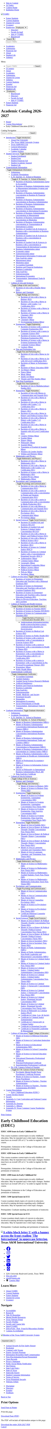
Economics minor (23, 251)
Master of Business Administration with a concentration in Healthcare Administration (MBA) (32, 756)
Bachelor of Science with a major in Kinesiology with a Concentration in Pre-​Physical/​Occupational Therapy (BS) (32, 662)
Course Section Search (15, 1095)
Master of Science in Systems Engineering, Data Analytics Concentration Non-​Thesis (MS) (33, 818)
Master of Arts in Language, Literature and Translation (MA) (33, 848)
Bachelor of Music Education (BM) (35, 368)
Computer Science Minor (30, 345)
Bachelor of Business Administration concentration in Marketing (30, 219)
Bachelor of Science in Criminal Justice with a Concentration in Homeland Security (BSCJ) (33, 554)
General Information (19, 147)
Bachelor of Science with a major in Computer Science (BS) (35, 332)
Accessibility (11, 1311)
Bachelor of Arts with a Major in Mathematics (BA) (33, 462)
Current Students (12, 20)
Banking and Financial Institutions (29, 267)
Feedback (9, 1393)
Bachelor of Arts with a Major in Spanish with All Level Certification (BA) (35, 431)
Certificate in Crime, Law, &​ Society (35, 1015)
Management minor (23, 260)
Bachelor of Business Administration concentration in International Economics (32, 210)
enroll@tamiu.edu (13, 1278)
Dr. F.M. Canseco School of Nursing (25, 1067)
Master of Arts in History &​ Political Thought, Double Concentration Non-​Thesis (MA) (35, 829)
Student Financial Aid (19, 161)
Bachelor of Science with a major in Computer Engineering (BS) (35, 328)
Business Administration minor (28, 249)
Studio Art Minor (27, 377)
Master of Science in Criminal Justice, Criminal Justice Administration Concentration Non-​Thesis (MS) (35, 978)
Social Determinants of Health (27, 704)
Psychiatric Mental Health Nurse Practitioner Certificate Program (28, 1073)
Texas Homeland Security (16, 1379)
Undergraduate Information (16, 167)
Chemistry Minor (27, 320)
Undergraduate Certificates (21, 672)
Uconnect (9, 25)
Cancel (3, 1427)
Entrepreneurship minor (25, 254)
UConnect (10, 68)
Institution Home (12, 10)
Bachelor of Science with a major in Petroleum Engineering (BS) (35, 337)
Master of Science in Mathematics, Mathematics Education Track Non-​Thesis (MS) (35, 881)
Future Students (12, 18)
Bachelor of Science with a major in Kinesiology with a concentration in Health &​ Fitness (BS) (32, 647)
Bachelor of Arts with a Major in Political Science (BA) (33, 539)
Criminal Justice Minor (30, 561)
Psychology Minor (28, 518)
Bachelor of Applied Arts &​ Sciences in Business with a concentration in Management (31, 238)
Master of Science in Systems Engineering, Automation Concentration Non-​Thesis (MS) (33, 804)
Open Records (11, 1359)
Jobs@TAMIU (12, 1326)
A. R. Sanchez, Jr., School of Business (26, 177)
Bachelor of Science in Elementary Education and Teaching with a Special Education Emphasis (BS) (31, 595)
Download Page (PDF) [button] (10, 1416)
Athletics (9, 57)
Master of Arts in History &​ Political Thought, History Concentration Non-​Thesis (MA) (35, 843)
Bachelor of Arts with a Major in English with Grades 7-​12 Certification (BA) (33, 404)
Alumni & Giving (13, 23)
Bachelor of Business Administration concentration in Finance (30, 205)
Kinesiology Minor (23, 667)
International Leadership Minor (33, 565)
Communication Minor (30, 515)
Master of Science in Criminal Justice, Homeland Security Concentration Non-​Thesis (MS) (33, 1006)
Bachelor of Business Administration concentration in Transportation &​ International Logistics (30, 224)
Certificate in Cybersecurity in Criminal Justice (32, 1023)
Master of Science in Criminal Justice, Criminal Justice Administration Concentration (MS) (35, 970)
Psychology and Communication (28, 481)
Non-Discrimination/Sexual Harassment (21, 1357)
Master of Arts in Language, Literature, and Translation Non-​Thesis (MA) (33, 854)
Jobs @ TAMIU (17, 34)
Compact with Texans (14, 1350)
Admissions (10, 48)
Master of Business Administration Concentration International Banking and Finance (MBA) (32, 726)
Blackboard (15, 37)
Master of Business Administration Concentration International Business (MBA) (30, 733)
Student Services (12, 154)
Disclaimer (10, 1386)
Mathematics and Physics (26, 456)
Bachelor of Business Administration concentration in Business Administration (32, 201)
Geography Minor (28, 563)
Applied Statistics (22, 679)
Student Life (11, 55)
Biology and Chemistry (25, 292)
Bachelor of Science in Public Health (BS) (32, 636)
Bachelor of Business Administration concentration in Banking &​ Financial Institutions (30, 195)
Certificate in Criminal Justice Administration (32, 1018)
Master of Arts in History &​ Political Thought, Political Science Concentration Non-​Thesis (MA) (35, 929)
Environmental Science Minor (32, 322)
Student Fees (16, 158)
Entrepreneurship (22, 274)
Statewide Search (12, 1373)
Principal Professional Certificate (28, 1063)
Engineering (20, 324)
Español (9, 84)
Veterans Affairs (12, 1382)
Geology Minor (27, 347)
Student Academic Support (21, 163)
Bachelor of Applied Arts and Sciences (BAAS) (32, 523)
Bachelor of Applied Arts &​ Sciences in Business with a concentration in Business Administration (32, 231)
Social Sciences (22, 520)
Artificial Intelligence (24, 683)
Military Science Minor (30, 567)
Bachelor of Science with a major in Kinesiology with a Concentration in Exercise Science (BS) (30, 640)
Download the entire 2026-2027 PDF (15, 1425)
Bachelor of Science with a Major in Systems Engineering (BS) (35, 341)
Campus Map (14, 1280)
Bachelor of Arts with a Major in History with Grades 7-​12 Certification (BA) (33, 420)
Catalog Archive (17, 151)
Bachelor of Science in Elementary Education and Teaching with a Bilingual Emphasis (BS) (32, 581)
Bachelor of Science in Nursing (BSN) (31, 609)
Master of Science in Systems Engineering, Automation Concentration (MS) (32, 797)
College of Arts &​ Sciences (21, 776)
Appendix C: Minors (14, 1106)
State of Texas (11, 1370)
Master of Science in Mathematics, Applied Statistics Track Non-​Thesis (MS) (35, 875)
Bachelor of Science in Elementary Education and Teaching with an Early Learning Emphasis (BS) (31, 588)
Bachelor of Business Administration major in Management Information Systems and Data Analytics (32, 188)
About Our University (19, 140)
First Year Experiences (24, 381)
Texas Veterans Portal (14, 1320)
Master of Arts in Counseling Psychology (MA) (32, 901)
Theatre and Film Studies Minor (33, 379)
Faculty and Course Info (15, 1324)
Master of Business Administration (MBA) (32, 722)
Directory (14, 30)
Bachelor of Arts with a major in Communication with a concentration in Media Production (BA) (35, 502)
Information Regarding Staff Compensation (23, 1355)
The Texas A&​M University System (25, 142)
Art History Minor (28, 370)
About (8, 53)
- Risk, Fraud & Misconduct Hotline (25, 1329)
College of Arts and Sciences (22, 283)
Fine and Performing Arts (26, 349)
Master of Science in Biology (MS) (34, 786)
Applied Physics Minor (30, 477)
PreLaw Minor (26, 572)
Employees (10, 27)
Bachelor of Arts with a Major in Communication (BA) (33, 487)
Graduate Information (14, 710)
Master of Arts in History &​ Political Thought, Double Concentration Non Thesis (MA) (35, 923)
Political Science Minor (30, 570)
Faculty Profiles (12, 1322)
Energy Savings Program (16, 1352)
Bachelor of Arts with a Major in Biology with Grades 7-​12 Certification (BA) (33, 304)
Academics (10, 46)
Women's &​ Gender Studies (31, 452)
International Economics (25, 276)
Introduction (10, 137)
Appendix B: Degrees (14, 1104)
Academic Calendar (18, 149)
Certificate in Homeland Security (33, 1026)
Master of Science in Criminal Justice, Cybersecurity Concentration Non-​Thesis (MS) (35, 992)
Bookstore (10, 1348)
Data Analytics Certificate (26, 774)
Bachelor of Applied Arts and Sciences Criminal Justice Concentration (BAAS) (32, 529)
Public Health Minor (24, 669)
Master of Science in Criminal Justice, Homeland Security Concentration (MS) (32, 999)
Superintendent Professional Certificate (31, 1065)
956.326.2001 (11, 1276)
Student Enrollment (18, 156)
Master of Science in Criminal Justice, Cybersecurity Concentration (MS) (35, 986)
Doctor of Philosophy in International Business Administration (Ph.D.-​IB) (30, 770)
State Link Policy (12, 1368)
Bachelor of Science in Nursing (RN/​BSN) (32, 611)
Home (8, 122)
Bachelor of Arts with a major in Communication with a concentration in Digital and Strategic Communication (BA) (35, 494)
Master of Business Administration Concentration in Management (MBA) (31, 746)
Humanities (20, 391)
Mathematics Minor (28, 479)
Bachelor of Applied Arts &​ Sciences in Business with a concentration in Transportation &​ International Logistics (31, 244)
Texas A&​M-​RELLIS (19, 144)
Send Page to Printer (9, 1408)
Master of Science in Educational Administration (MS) (29, 1046)
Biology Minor (26, 317)
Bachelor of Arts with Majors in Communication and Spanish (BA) (34, 394)
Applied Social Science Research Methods (32, 681)
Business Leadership (24, 269)
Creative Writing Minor (30, 436)
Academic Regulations (20, 174)
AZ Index (10, 5)
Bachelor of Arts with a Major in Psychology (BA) (33, 512)
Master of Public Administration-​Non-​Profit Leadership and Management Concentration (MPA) (34, 954)
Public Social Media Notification (18, 1364)
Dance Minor (26, 372)
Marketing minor (22, 263)
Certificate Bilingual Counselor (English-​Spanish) (33, 914)
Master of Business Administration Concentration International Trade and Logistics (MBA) (30, 740)
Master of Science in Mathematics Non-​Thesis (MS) (34, 869)
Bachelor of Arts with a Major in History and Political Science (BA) (34, 414)
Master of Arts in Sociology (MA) (34, 941)
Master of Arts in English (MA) (33, 825)
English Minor (26, 438)
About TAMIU (12, 1291)
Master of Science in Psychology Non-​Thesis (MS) (33, 910)
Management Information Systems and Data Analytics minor (31, 257)
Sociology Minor (27, 574)
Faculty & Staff (17, 32)
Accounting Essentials (24, 265)
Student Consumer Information (18, 1375)
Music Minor (26, 374)
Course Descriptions (14, 124)
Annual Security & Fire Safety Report (21, 1346)
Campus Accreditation (14, 1331)
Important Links (8, 1341)
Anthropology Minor (29, 558)
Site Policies (10, 1366)
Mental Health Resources (16, 1317)
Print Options (6, 1115)
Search (10, 39)
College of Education (19, 577)
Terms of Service (12, 1377)
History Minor (26, 440)
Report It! (9, 1313)
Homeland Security (23, 697)
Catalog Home (11, 7)
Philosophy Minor (28, 443)
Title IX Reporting (13, 1315)
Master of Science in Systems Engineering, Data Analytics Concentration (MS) (32, 811)
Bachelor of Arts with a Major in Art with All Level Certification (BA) (35, 360)
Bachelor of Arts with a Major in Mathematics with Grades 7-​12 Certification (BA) (33, 467)
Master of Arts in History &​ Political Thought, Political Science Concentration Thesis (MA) (35, 936)
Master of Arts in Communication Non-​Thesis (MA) (34, 896)
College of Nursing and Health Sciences (26, 604)
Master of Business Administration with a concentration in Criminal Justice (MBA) (32, 750)
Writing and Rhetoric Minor (31, 454)
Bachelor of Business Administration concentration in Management (30, 214)
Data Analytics (21, 272)
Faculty (9, 1097)
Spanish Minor (26, 445)
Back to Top (6, 1397)
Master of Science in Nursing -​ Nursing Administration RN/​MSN (31, 1087)
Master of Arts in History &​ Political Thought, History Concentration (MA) (35, 836)
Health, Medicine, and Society (27, 695)
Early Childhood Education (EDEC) (25, 1092)
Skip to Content (12, 3)
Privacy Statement (13, 1361)
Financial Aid (11, 51)
